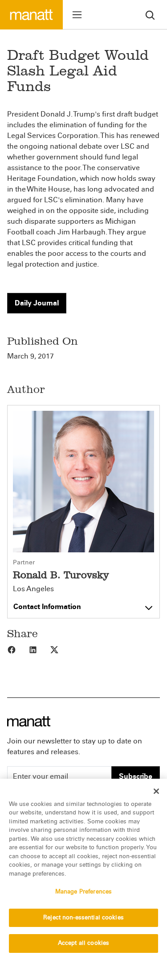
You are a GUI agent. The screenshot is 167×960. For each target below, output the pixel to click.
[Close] (156, 791)
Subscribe (135, 776)
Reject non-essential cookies (83, 917)
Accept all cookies (83, 943)
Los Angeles (33, 589)
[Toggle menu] (77, 14)
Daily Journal (37, 303)
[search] (150, 14)
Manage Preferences (83, 891)
